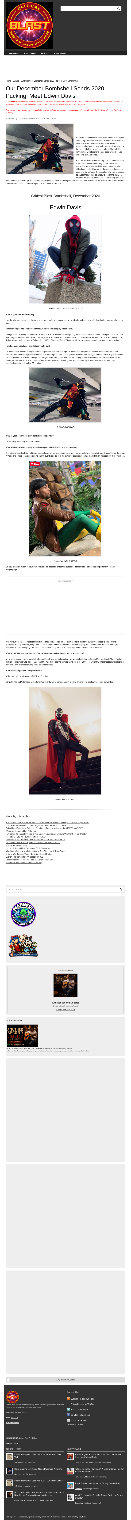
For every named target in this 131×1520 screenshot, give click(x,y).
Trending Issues (87, 1462)
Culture (16, 80)
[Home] (29, 24)
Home (8, 80)
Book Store (60, 53)
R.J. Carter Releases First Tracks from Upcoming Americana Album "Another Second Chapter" (46, 833)
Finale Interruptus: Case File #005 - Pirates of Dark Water (37, 1456)
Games (17, 1474)
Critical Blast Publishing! (28, 1438)
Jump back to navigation (65, 1379)
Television (18, 1462)
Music (35, 1500)
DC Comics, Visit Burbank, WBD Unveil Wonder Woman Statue (33, 842)
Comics (78, 1462)
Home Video (79, 1477)
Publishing (30, 53)
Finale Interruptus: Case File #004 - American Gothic (38, 1480)
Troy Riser (82, 1517)
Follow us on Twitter (79, 1409)
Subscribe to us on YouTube (83, 1404)
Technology (79, 1503)
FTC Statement (12, 1422)
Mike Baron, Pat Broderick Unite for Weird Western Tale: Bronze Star (35, 839)
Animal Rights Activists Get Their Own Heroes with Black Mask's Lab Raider (98, 1456)
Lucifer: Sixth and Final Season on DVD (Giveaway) (28, 848)
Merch (44, 53)
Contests (78, 1488)
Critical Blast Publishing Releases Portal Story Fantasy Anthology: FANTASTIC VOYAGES (44, 828)
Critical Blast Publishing (23, 1500)
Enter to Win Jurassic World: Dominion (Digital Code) (29, 853)
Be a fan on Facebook (80, 1414)
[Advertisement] (64, 67)
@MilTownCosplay (39, 676)
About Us (14, 1417)
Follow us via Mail (78, 1420)
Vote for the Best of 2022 (16, 845)
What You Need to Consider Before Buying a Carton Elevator (99, 1496)
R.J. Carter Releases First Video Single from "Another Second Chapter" (36, 825)
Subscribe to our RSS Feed (82, 1398)
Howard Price (20, 1412)
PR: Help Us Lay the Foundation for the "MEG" (26, 836)
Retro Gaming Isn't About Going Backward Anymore (38, 1468)
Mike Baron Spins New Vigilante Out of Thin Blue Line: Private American (37, 851)
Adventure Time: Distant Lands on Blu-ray (24, 862)
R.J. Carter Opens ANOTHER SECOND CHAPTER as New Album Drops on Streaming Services (47, 822)
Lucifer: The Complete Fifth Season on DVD (24, 856)
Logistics (14, 53)
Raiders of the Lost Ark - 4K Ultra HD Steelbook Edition (29, 859)
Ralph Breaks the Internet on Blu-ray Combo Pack (98, 1483)
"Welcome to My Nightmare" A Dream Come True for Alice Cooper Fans (99, 1470)
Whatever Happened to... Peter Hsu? (22, 831)
